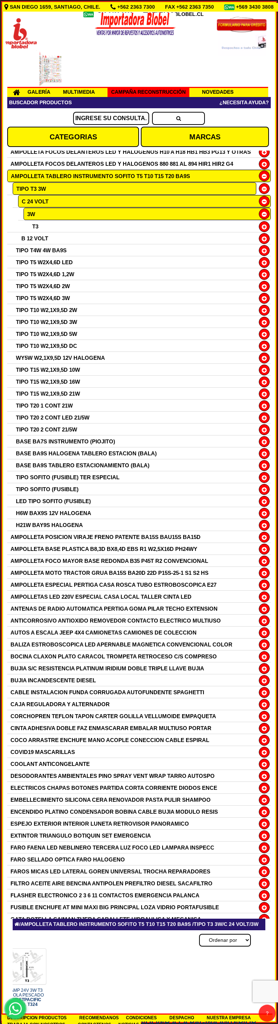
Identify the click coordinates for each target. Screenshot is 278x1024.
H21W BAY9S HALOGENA (49, 525)
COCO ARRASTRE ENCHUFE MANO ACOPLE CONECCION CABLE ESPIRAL (109, 740)
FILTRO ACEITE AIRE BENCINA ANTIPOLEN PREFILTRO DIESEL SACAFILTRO (111, 883)
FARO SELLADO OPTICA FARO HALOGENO (67, 859)
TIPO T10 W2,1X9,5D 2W (46, 310)
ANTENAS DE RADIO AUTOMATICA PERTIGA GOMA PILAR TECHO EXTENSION (114, 609)
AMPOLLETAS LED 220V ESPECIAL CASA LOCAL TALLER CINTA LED (100, 597)
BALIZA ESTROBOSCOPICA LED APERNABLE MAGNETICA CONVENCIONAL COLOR (121, 644)
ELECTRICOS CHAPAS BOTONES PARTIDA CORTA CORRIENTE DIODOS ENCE (113, 788)
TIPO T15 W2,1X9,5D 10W (48, 370)
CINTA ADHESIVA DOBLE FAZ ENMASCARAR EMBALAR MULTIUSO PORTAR (110, 728)
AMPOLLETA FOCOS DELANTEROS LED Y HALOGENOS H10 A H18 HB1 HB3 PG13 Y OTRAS (130, 152)
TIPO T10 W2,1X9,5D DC (46, 346)
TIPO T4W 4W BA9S (41, 250)
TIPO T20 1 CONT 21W (44, 406)
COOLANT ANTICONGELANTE (50, 764)
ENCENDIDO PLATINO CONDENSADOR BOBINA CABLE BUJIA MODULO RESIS (114, 812)
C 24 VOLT (35, 201)
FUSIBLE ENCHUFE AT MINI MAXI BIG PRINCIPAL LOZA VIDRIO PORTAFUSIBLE (114, 907)
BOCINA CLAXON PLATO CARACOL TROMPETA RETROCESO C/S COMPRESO (113, 656)
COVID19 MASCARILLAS (42, 752)
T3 (35, 226)
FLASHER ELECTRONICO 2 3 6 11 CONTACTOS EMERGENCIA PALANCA (104, 895)
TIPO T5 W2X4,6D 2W (43, 286)
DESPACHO (181, 1017)
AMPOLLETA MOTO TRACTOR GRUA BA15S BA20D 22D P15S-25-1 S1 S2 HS (109, 573)
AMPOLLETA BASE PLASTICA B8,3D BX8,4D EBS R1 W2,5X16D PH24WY (103, 549)
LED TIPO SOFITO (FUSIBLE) (53, 501)
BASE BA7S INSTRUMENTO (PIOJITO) (65, 441)
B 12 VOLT (34, 238)
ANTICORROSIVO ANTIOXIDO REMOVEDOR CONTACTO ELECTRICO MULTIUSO (115, 621)
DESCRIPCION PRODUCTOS (37, 1017)
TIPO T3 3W (31, 189)
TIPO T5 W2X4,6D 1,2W (45, 274)
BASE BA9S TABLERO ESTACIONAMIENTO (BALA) (82, 465)
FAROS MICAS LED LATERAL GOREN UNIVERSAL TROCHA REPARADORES (110, 871)
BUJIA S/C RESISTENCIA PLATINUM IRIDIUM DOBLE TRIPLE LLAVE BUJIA (107, 668)
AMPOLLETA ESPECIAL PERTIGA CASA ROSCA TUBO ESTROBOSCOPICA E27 (113, 585)
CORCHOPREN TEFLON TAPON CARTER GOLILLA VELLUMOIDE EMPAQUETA (113, 716)
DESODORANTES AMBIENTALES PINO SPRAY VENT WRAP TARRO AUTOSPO (112, 776)
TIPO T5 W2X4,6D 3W (43, 298)
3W (31, 214)
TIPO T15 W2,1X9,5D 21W (48, 394)
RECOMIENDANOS (99, 1017)
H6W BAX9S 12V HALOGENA (53, 513)
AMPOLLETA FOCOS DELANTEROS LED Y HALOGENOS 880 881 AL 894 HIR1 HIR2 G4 (121, 164)
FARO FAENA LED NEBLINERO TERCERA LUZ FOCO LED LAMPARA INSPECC (112, 847)
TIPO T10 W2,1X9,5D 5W (46, 334)
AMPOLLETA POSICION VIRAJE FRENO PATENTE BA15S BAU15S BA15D (105, 537)
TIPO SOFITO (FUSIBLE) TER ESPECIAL (67, 477)
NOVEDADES (217, 92)
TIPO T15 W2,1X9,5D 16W (48, 382)
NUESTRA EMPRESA (229, 1017)
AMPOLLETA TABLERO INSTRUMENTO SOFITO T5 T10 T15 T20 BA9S (100, 176)
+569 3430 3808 (255, 7)
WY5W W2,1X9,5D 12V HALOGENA (60, 358)
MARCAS (204, 137)
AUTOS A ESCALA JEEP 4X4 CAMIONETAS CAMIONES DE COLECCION (103, 632)
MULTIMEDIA (79, 92)
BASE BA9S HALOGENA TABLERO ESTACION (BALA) (86, 453)
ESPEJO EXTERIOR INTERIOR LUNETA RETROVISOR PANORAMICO (99, 824)
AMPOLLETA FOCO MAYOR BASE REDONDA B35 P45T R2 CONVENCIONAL (109, 561)
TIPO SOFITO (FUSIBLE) (47, 489)
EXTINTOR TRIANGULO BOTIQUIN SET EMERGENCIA (80, 836)
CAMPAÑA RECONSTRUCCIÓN (148, 92)
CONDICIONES (141, 1017)
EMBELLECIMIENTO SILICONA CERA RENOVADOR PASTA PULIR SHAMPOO (110, 800)
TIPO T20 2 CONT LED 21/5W (52, 417)
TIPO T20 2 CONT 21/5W (46, 429)
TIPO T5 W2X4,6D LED (44, 262)
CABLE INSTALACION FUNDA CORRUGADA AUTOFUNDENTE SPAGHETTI (107, 692)
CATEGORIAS (73, 137)
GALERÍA (39, 92)
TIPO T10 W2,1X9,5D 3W (46, 322)
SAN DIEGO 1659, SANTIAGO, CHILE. (55, 7)
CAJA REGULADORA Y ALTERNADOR (60, 704)
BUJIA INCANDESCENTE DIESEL (53, 680)
